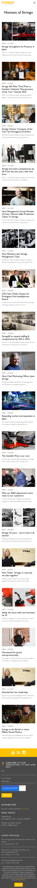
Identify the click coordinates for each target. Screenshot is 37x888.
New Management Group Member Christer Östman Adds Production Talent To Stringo (18, 214)
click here (25, 809)
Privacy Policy (21, 880)
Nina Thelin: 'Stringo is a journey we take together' (17, 574)
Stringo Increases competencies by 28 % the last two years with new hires (18, 172)
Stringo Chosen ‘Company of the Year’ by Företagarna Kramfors (17, 130)
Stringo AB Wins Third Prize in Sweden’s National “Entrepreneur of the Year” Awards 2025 (17, 89)
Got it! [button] (18, 885)
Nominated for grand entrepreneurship (12, 653)
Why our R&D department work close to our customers (17, 494)
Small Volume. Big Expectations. (12, 860)
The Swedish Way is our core (16, 456)
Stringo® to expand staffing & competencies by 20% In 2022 (16, 337)
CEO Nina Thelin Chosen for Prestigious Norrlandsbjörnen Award (15, 296)
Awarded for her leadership (15, 692)
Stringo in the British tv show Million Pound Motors (15, 730)
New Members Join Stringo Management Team (14, 255)
